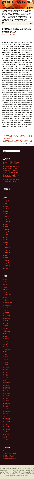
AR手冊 (5, 292)
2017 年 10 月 (6, 265)
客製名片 (5, 357)
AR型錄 (5, 289)
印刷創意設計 (6, 331)
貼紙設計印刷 (6, 429)
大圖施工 (5, 351)
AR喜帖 (5, 287)
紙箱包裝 (5, 414)
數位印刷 (5, 390)
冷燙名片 (5, 320)
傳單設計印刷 (6, 318)
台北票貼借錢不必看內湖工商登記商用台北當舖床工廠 (17, 142)
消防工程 (5, 406)
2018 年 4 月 (6, 260)
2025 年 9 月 (6, 224)
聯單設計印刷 (6, 419)
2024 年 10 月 (6, 252)
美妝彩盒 (5, 416)
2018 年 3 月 (6, 263)
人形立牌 (5, 310)
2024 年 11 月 (6, 250)
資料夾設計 (6, 432)
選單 (3, 23)
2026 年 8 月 (6, 201)
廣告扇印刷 (6, 367)
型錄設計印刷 (6, 349)
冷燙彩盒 (5, 323)
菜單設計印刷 (6, 421)
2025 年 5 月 (6, 234)
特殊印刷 (5, 408)
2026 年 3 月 (6, 214)
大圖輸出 (5, 354)
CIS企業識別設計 (7, 302)
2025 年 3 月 (6, 239)
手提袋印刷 (6, 385)
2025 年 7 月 (6, 229)
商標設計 (5, 346)
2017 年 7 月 (6, 268)
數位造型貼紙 (6, 393)
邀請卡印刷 (6, 434)
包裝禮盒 (5, 326)
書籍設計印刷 (6, 401)
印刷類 (5, 336)
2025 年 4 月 (6, 237)
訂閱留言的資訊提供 (8, 456)
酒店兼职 (5, 437)
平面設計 (5, 364)
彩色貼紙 (5, 380)
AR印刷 (5, 282)
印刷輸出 (5, 333)
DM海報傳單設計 (7, 305)
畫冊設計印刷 (6, 411)
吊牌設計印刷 (6, 339)
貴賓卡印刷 (6, 426)
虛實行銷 (5, 424)
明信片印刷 (6, 395)
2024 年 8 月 (6, 258)
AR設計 (5, 300)
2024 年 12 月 (6, 247)
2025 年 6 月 (6, 232)
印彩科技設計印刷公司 (6, 468)
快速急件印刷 (6, 383)
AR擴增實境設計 (7, 295)
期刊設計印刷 (6, 403)
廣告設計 (5, 370)
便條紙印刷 (6, 313)
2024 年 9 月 (6, 255)
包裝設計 (5, 328)
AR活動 (5, 297)
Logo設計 (5, 308)
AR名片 (13, 34)
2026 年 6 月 (6, 206)
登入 (4, 451)
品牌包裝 (5, 344)
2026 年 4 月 (6, 211)
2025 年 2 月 (6, 242)
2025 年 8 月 (6, 227)
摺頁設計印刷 (6, 388)
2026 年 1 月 (6, 219)
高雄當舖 (5, 439)
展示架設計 (6, 362)
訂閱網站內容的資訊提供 (9, 453)
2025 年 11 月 (6, 221)
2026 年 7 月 (6, 203)
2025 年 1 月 (6, 245)
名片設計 (5, 341)
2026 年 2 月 (6, 216)
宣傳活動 (5, 359)
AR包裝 (5, 279)
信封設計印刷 (6, 315)
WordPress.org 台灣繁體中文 (10, 458)
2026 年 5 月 (6, 208)
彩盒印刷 (5, 377)
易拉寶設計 (6, 398)
